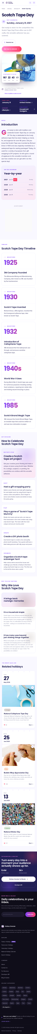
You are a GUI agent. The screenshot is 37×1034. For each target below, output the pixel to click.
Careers (28, 987)
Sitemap (20, 1030)
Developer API (18, 885)
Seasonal (5, 1003)
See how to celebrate (10, 49)
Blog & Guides (5, 977)
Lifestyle (5, 110)
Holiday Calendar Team (10, 90)
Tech (23, 1003)
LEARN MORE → (5, 1021)
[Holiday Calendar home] (9, 3)
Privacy (14, 1030)
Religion (23, 999)
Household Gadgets (24, 110)
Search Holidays (5, 955)
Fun (23, 991)
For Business (5, 971)
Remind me (9, 42)
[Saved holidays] (34, 2)
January (9, 8)
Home (3, 8)
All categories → (6, 1007)
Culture (4, 991)
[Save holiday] (32, 687)
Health (28, 991)
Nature (25, 995)
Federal (11, 991)
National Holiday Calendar (8, 951)
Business (20, 987)
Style (18, 1003)
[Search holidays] (30, 2)
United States (25, 102)
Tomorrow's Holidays (7, 945)
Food (17, 991)
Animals (5, 987)
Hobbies (5, 995)
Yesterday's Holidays (7, 948)
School (30, 999)
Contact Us (4, 967)
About (3, 964)
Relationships (15, 999)
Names (18, 995)
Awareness (12, 987)
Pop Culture (6, 999)
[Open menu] (3, 2)
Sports (12, 1003)
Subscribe (30, 914)
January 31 (17, 8)
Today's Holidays (8, 941)
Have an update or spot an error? (13, 93)
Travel (29, 1003)
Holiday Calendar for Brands (17, 879)
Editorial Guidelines (6, 1030)
